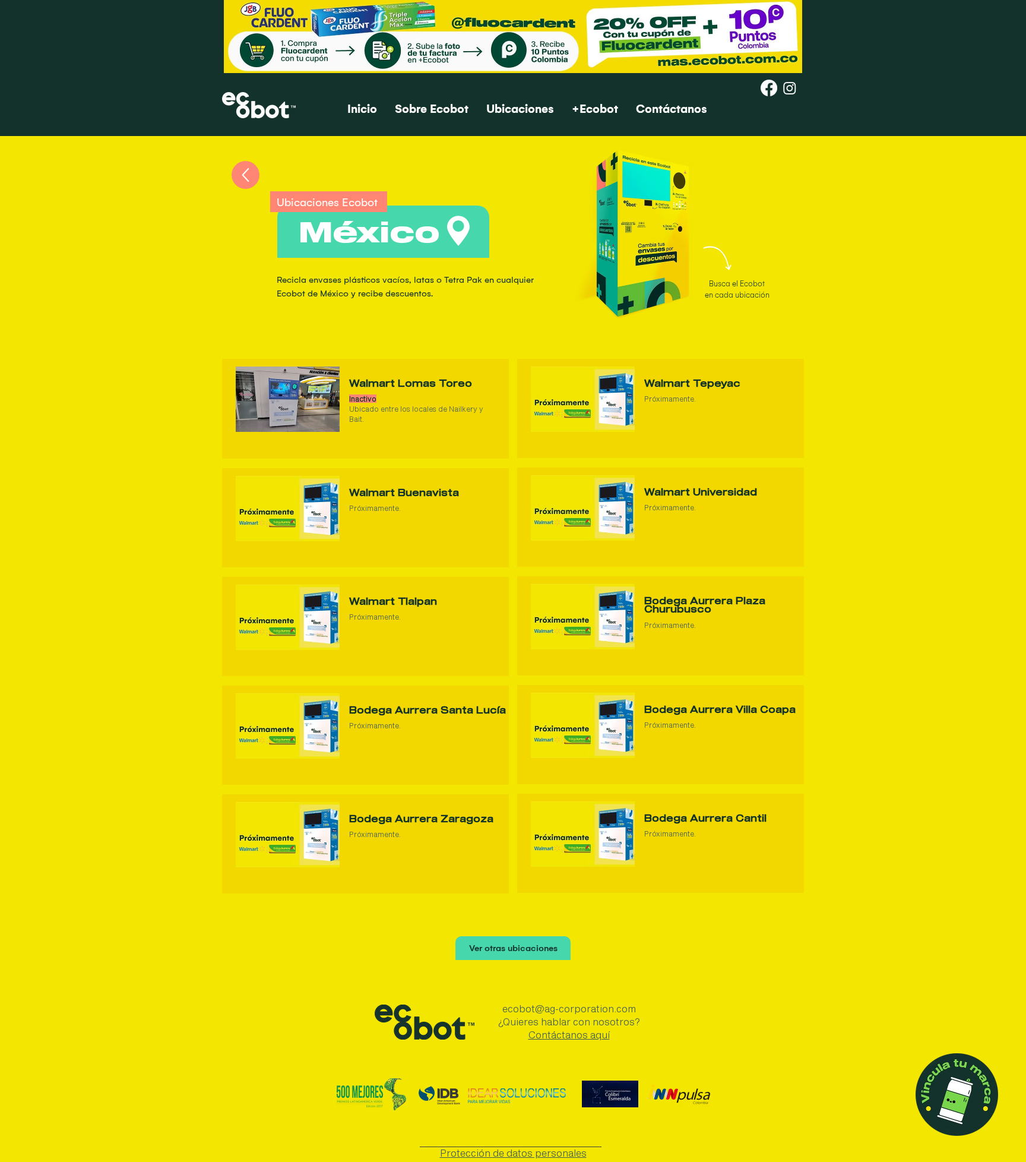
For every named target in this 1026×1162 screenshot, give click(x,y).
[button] (288, 399)
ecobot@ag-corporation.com (569, 1008)
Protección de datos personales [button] (513, 1152)
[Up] (245, 175)
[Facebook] (769, 88)
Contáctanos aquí (569, 1034)
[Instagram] (789, 88)
